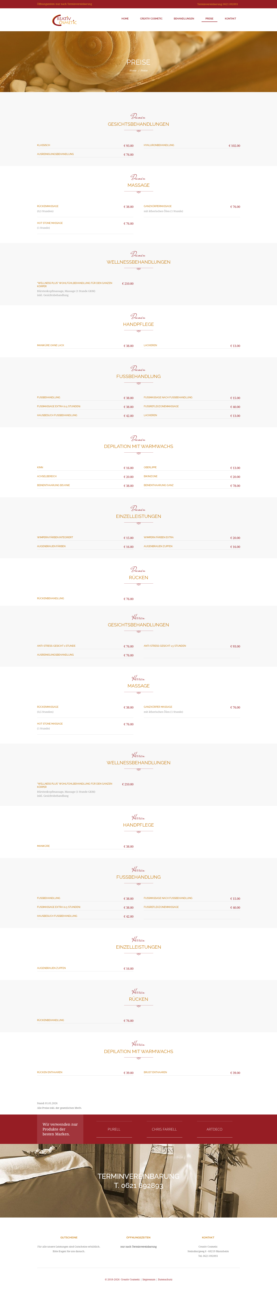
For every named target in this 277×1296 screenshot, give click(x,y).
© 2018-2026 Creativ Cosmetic (123, 1279)
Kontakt (230, 18)
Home (125, 18)
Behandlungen (184, 18)
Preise (209, 18)
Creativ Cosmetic (151, 18)
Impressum (149, 1279)
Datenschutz (165, 1279)
